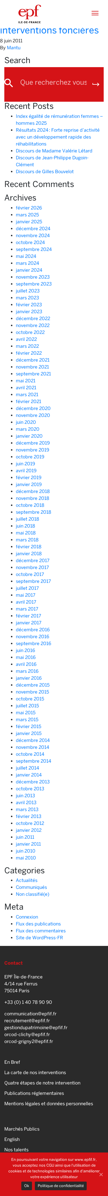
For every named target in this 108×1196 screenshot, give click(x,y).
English (12, 1139)
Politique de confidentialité (61, 1186)
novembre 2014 (32, 747)
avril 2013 (26, 802)
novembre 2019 (32, 450)
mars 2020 (27, 429)
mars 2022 (27, 346)
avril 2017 (26, 602)
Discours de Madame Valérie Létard (54, 151)
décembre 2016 (33, 629)
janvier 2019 (29, 484)
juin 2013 (25, 795)
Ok (26, 1186)
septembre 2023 (34, 284)
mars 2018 (27, 540)
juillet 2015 (27, 705)
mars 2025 (27, 215)
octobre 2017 (30, 574)
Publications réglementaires (34, 1093)
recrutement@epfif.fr (27, 1020)
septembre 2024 (34, 249)
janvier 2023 (29, 311)
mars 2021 (27, 394)
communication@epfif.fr (30, 1013)
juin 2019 (25, 463)
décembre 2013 (33, 782)
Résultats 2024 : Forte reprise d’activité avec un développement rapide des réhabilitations (58, 137)
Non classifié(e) (32, 894)
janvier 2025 (29, 221)
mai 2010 (26, 858)
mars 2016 (27, 671)
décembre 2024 (33, 228)
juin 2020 (26, 422)
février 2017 (28, 616)
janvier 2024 (29, 270)
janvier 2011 (28, 844)
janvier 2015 (28, 733)
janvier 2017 (28, 623)
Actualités (26, 880)
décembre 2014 (33, 740)
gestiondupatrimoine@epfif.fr (35, 1027)
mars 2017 (27, 609)
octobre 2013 (30, 788)
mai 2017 (25, 595)
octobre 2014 (30, 754)
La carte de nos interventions (35, 1072)
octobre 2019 (30, 457)
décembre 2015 (33, 685)
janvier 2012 (28, 830)
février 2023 (29, 304)
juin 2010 (25, 851)
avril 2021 (26, 387)
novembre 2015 (32, 692)
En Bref (12, 1062)
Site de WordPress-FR (39, 937)
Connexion (27, 917)
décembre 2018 (33, 491)
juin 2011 (25, 837)
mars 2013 (27, 809)
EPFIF (30, 14)
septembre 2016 (33, 643)
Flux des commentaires (41, 931)
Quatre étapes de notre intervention (42, 1083)
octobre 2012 (30, 823)
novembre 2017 (32, 567)
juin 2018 (25, 526)
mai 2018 (26, 533)
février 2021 (28, 401)
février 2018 (28, 546)
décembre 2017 (33, 560)
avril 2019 (26, 470)
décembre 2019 (33, 443)
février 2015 (28, 726)
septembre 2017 (33, 581)
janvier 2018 (29, 553)
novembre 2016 (32, 636)
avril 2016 (26, 664)
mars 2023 (27, 298)
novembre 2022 (33, 325)
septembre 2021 (33, 374)
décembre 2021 (33, 360)
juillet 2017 (27, 588)
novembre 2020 (33, 415)
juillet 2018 (27, 519)
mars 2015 (27, 719)
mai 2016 (26, 657)
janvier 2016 (29, 678)
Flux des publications (38, 924)
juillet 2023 (28, 291)
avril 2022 (26, 339)
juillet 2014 (27, 768)
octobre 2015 (30, 699)
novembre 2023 (33, 277)
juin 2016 (25, 650)
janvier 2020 (29, 436)
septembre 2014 (33, 761)
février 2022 (29, 353)
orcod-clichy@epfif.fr (27, 1034)
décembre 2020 (33, 408)
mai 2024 (26, 256)
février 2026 (29, 208)
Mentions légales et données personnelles (48, 1103)
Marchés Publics (21, 1129)
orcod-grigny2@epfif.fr (28, 1041)
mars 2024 (27, 263)
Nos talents (16, 1149)
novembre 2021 (32, 367)
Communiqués (31, 887)
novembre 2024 (33, 235)
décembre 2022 (33, 318)
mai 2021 (25, 380)
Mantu (13, 47)
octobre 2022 (30, 332)
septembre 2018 (33, 512)
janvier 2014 (29, 775)
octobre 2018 (30, 505)
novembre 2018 (32, 498)
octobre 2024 (30, 242)
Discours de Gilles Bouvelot (45, 171)
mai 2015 (25, 712)
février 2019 (28, 477)
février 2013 (28, 816)
